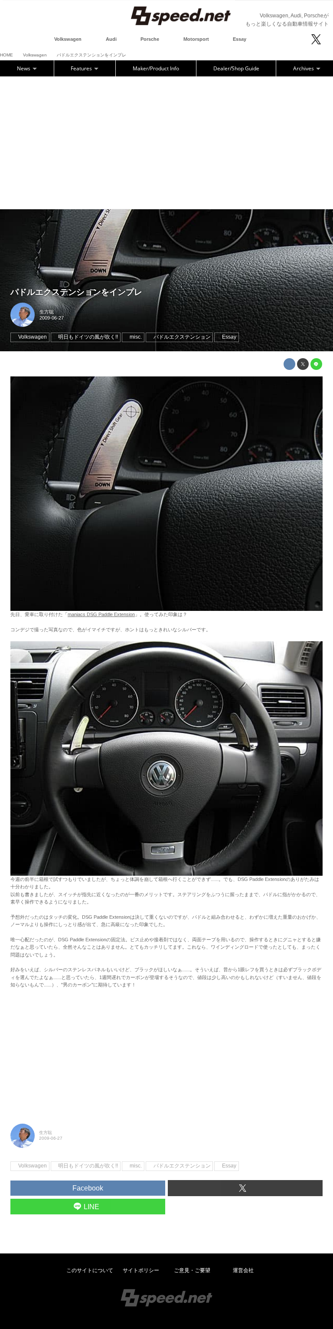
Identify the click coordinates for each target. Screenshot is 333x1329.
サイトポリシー (141, 1270)
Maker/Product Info (156, 68)
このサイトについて (89, 1270)
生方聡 (46, 311)
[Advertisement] (166, 141)
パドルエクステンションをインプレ (76, 292)
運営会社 (243, 1270)
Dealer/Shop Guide (236, 68)
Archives (304, 68)
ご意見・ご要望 (192, 1270)
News (24, 68)
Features (82, 68)
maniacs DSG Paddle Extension (101, 614)
